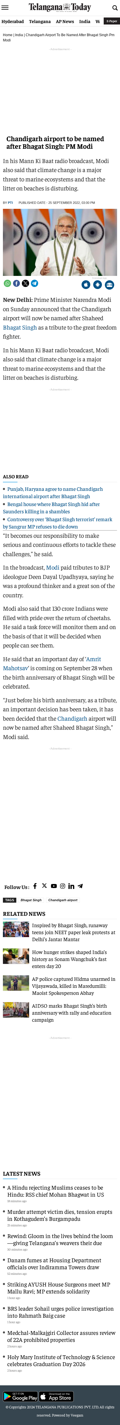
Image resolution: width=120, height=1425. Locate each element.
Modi (52, 567)
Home (8, 35)
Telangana (40, 21)
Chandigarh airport (62, 900)
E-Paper (112, 21)
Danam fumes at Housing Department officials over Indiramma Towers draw (54, 1263)
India (84, 21)
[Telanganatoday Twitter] (44, 886)
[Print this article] (109, 285)
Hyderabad (12, 21)
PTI (10, 202)
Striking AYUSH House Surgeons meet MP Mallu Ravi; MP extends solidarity (58, 1287)
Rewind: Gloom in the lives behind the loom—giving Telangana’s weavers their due (60, 1239)
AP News (65, 21)
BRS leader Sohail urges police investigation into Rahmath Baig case (60, 1312)
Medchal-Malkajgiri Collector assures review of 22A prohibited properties (61, 1336)
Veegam (77, 1414)
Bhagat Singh (20, 327)
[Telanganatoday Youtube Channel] (54, 886)
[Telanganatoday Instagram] (63, 886)
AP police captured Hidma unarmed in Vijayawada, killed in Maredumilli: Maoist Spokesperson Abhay (73, 985)
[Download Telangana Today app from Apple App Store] (86, 285)
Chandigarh (72, 718)
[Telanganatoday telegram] (80, 886)
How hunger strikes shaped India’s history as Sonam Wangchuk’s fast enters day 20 (69, 958)
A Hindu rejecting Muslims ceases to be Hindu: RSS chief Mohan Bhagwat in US (55, 1191)
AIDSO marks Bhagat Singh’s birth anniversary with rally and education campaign (71, 1012)
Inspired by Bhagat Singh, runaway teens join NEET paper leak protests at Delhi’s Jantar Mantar (73, 932)
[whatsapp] (7, 283)
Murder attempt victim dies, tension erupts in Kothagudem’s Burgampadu (59, 1215)
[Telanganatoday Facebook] (35, 886)
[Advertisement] (60, 812)
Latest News (21, 1173)
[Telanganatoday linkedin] (71, 886)
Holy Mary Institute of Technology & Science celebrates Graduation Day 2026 (61, 1360)
